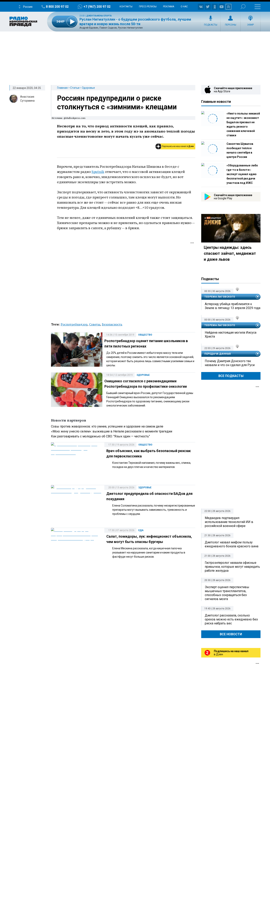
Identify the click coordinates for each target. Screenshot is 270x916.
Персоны (230, 24)
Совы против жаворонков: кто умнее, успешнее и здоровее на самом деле (107, 426)
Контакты (126, 6)
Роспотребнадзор (74, 324)
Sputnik (98, 171)
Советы (94, 324)
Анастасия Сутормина (27, 98)
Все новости (231, 634)
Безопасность (112, 324)
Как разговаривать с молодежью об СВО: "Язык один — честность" (100, 436)
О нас (184, 6)
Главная (62, 87)
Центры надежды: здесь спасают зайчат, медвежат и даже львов (230, 253)
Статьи (74, 87)
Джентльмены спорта (99, 16)
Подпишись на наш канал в (178, 146)
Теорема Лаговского (219, 296)
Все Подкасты (231, 376)
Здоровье (88, 87)
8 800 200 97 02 (57, 7)
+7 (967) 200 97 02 (96, 7)
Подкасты (210, 24)
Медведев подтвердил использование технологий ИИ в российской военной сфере (229, 522)
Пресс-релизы (148, 6)
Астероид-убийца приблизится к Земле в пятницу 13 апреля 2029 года (232, 306)
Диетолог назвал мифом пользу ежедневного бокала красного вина (231, 544)
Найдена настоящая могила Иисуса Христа (230, 334)
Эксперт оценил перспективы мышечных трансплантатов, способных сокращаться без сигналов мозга (227, 593)
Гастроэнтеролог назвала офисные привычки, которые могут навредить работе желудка (232, 566)
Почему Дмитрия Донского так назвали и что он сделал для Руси (230, 363)
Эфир (250, 24)
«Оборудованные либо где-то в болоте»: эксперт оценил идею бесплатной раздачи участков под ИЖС (242, 174)
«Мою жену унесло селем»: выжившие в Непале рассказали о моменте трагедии (111, 431)
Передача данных (217, 353)
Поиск (243, 6)
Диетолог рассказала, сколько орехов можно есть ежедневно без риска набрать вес (231, 619)
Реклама (168, 6)
